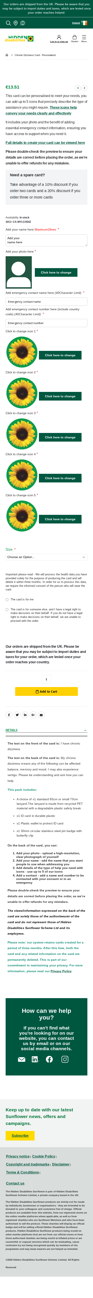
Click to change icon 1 (21, 331)
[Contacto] (21, 1059)
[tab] (46, 730)
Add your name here (31, 229)
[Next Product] (84, 88)
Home (7, 55)
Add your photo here (20, 251)
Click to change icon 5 (21, 495)
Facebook (9, 714)
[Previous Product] (78, 88)
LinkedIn (25, 714)
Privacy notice (18, 1156)
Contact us (15, 1183)
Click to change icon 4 (21, 454)
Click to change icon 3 (21, 413)
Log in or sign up (59, 41)
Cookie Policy (43, 1156)
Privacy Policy (61, 971)
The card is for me (22, 599)
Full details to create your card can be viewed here (45, 143)
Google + (33, 714)
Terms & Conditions (22, 1172)
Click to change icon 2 (21, 372)
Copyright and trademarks (28, 1164)
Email (41, 714)
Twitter (17, 714)
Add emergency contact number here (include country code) (42, 311)
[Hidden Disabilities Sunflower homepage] (20, 38)
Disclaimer (61, 1164)
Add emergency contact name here (43, 292)
